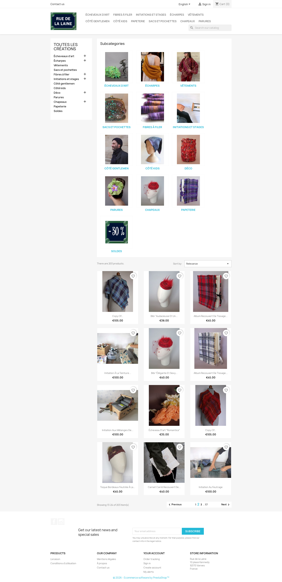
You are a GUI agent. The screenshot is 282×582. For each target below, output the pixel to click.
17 (206, 504)
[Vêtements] (188, 66)
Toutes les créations (66, 47)
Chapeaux (187, 21)
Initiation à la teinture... (117, 373)
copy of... (117, 316)
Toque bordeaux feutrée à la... (117, 487)
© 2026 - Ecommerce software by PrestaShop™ (141, 577)
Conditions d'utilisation (63, 563)
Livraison (55, 559)
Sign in (147, 563)
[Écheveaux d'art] (116, 66)
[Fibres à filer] (152, 108)
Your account (154, 553)
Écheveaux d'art (98, 14)
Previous (175, 505)
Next (226, 505)
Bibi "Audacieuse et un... (164, 316)
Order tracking (151, 559)
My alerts (148, 571)
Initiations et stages (151, 14)
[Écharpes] (152, 66)
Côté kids (120, 21)
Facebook (54, 521)
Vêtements (196, 14)
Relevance (208, 264)
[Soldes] (116, 232)
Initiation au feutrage (211, 487)
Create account (152, 567)
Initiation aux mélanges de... (117, 430)
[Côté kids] (152, 149)
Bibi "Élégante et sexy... (164, 373)
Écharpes (177, 14)
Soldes (58, 111)
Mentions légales (106, 559)
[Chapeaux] (152, 191)
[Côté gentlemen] (116, 149)
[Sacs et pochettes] (116, 108)
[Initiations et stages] (188, 108)
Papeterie (138, 21)
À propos (102, 563)
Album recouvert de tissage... (211, 316)
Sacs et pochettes (163, 21)
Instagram (61, 521)
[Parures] (116, 191)
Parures (205, 21)
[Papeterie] (188, 191)
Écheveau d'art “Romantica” (164, 430)
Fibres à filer (122, 14)
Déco (57, 92)
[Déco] (188, 149)
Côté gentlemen (98, 21)
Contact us (57, 4)
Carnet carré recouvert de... (164, 487)
